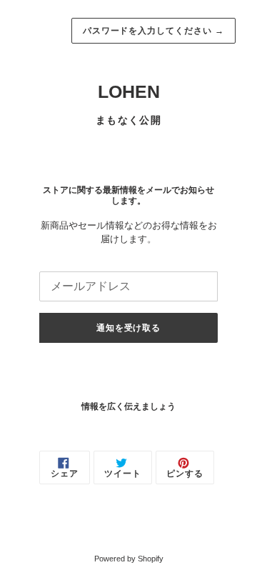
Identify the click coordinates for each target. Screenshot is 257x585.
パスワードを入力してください (153, 31)
